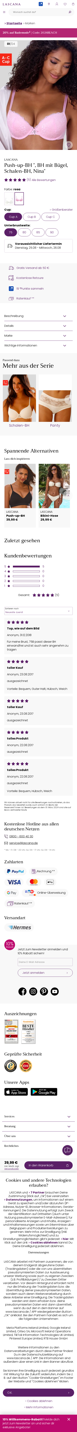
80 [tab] (24, 232)
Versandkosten (11, 1168)
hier (66, 1239)
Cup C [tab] (50, 217)
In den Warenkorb (41, 1165)
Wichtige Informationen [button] (20, 345)
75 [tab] (10, 232)
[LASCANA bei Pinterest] (44, 991)
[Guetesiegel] (26, 1066)
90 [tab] (52, 232)
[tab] (9, 198)
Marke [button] (8, 336)
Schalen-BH (19, 426)
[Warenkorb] (73, 4)
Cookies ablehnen (44, 1242)
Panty (55, 426)
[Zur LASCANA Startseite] (12, 4)
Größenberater (62, 210)
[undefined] (69, 399)
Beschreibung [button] (13, 316)
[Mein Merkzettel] (65, 4)
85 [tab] (38, 232)
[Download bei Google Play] (44, 1092)
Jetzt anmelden (33, 973)
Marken (30, 23)
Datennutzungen (19, 1200)
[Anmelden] (57, 4)
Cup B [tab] (32, 217)
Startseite (14, 23)
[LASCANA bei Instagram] (33, 991)
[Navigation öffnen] (4, 12)
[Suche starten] (69, 12)
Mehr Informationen (39, 1407)
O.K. (9, 1393)
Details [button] (9, 326)
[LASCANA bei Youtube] (55, 991)
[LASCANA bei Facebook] (22, 991)
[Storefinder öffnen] (49, 4)
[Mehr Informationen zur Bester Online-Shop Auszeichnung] (11, 1031)
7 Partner (38, 1192)
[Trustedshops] (10, 1066)
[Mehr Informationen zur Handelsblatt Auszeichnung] (28, 1031)
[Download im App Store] (16, 1092)
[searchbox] (37, 12)
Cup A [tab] (13, 217)
